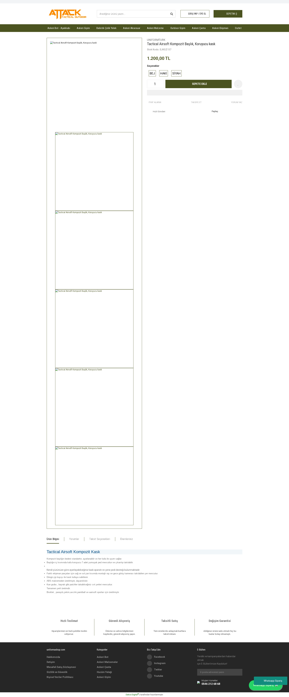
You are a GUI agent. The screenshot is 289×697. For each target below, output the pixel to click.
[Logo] (68, 14)
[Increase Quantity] (161, 84)
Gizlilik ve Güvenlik (57, 672)
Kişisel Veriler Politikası (60, 677)
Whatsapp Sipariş (273, 680)
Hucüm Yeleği (104, 672)
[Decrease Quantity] (149, 84)
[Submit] (238, 672)
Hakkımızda (53, 657)
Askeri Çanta (104, 667)
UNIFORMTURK (156, 39)
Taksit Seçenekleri (99, 539)
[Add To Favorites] (238, 84)
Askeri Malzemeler (107, 662)
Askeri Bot (102, 657)
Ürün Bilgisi (53, 539)
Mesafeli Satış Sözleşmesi (61, 667)
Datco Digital (132, 694)
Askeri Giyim (104, 677)
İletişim (51, 662)
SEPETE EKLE (199, 83)
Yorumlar (74, 539)
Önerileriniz (126, 539)
